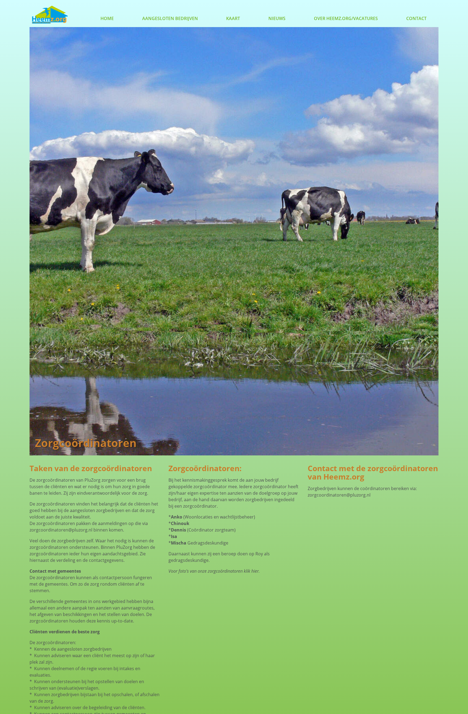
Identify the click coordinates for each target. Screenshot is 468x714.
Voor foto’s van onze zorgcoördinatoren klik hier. (214, 571)
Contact (416, 18)
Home (107, 18)
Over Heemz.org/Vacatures (346, 18)
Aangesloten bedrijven (170, 18)
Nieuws (276, 18)
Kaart (233, 18)
